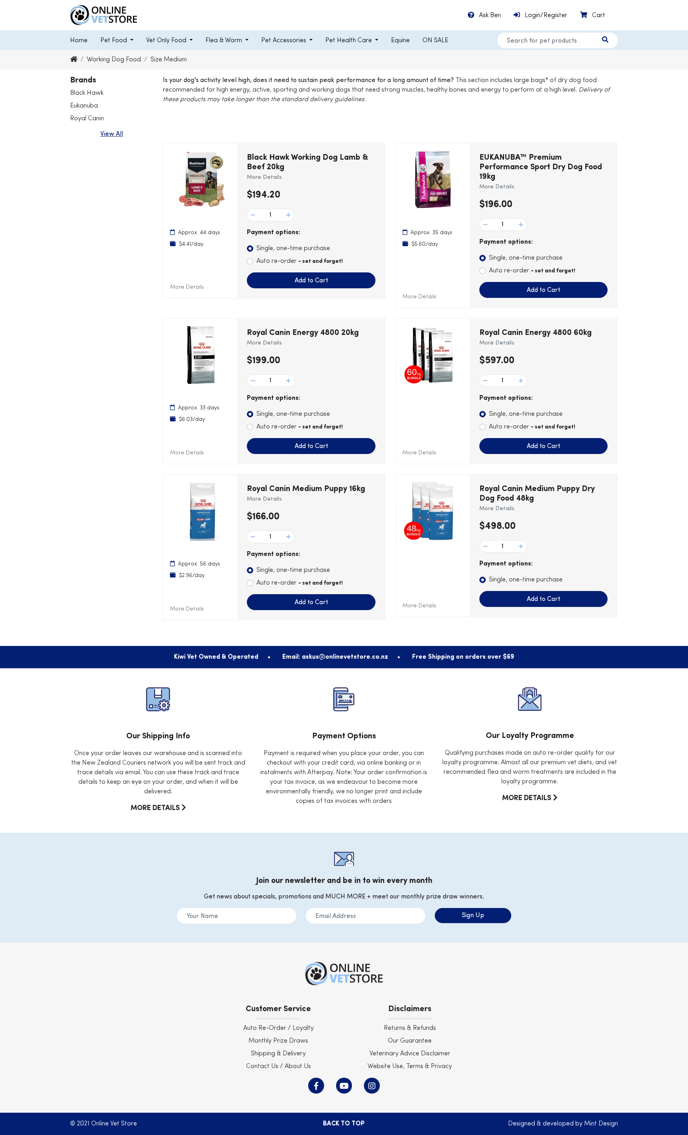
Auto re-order (299, 261)
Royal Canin (87, 118)
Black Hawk (87, 93)
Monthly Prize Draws (278, 1041)
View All (111, 134)
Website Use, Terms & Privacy (409, 1066)
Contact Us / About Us (278, 1066)
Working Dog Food (114, 60)
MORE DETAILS (156, 808)
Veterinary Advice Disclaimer (409, 1054)
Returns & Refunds (410, 1028)
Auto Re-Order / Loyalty (278, 1028)
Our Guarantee (410, 1041)
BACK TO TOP (344, 1124)
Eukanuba (84, 106)
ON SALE (435, 40)
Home (79, 40)
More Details (187, 287)
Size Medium (168, 60)
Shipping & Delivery (278, 1054)
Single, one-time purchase (293, 248)
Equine (400, 40)
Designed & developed (541, 1124)
